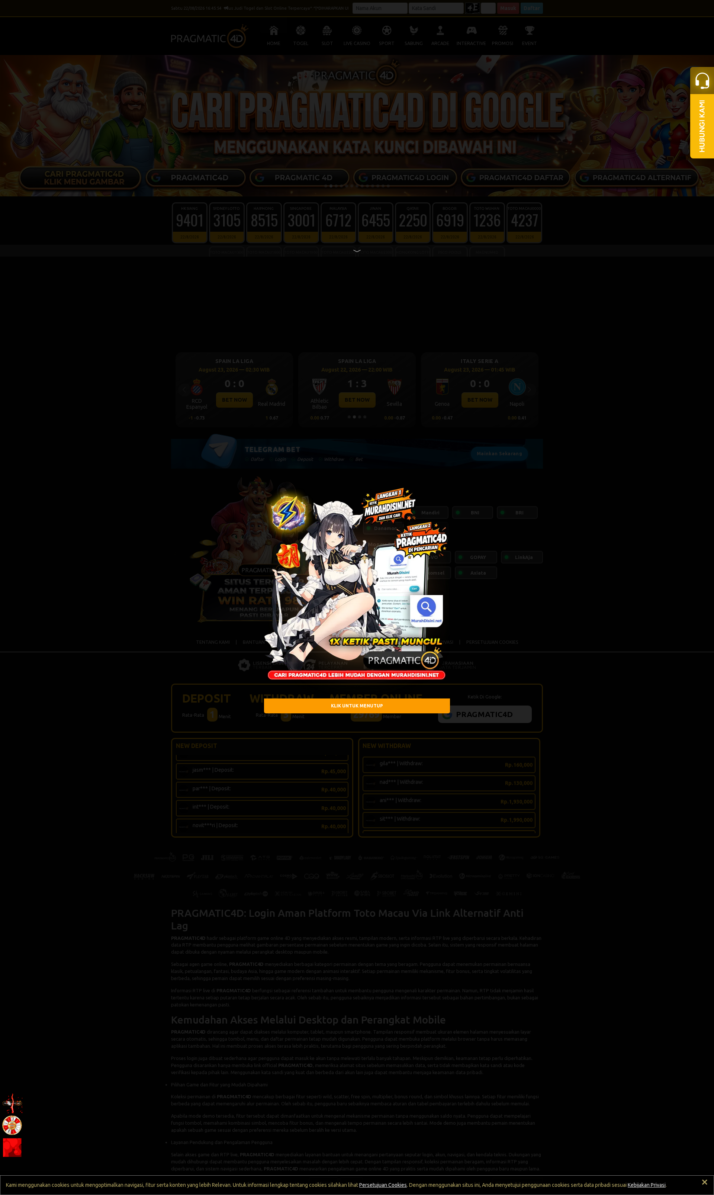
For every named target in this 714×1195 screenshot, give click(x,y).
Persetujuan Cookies (383, 1185)
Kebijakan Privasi (647, 1185)
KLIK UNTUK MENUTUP (357, 705)
